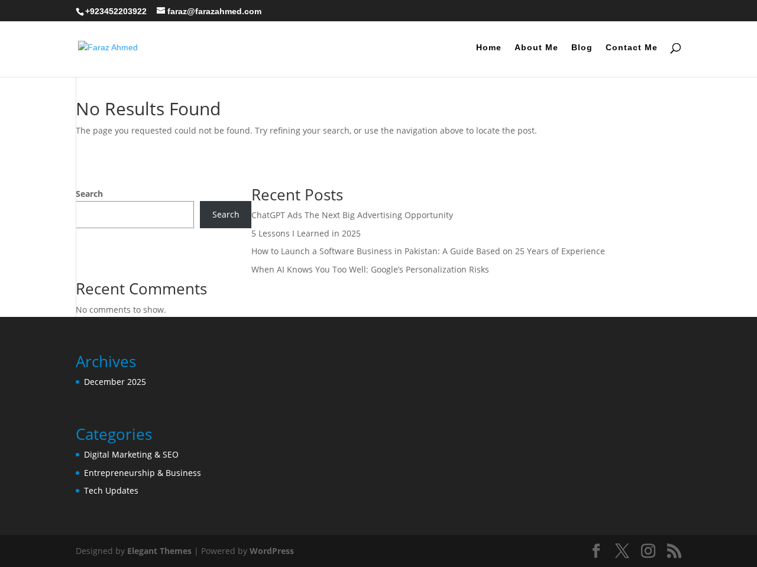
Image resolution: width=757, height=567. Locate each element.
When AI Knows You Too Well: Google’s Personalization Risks (370, 269)
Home (489, 47)
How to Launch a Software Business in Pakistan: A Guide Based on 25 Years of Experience (428, 251)
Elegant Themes (159, 550)
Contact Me (632, 47)
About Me (536, 47)
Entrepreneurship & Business (142, 472)
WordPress (272, 550)
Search (89, 193)
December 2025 (115, 381)
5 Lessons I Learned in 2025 (306, 233)
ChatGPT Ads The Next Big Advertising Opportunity (352, 215)
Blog (582, 47)
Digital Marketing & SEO (131, 454)
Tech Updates (111, 490)
